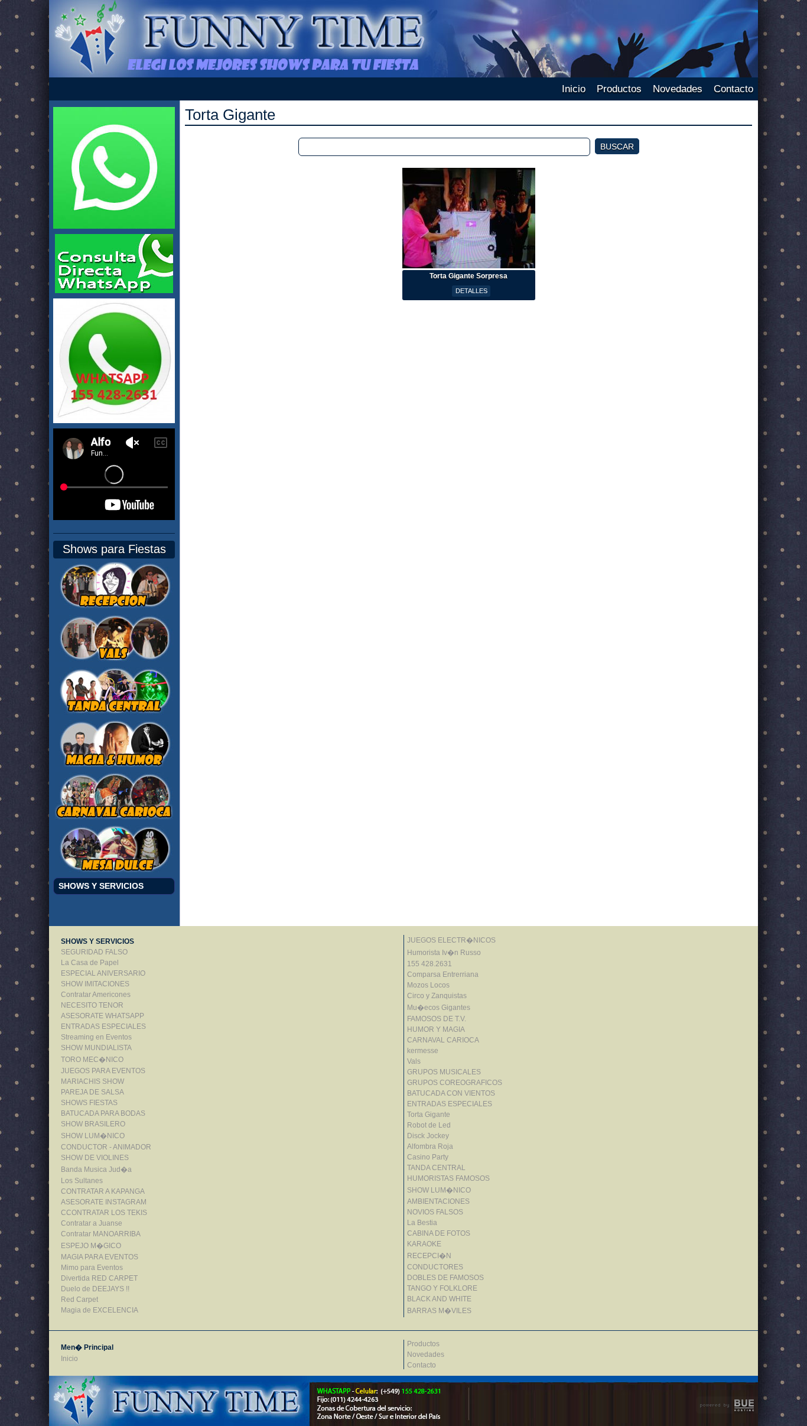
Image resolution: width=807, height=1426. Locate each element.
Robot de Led (429, 1125)
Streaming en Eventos (96, 1037)
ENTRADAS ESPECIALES (103, 1026)
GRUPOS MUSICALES (444, 1072)
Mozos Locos (428, 985)
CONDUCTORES (435, 1267)
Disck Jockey (428, 1136)
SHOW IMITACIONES (95, 984)
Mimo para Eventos (92, 1267)
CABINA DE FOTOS (438, 1233)
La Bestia (422, 1223)
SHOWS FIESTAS (89, 1103)
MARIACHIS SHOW (92, 1081)
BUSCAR (617, 146)
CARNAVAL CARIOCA (443, 1040)
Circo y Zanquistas (437, 996)
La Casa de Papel (90, 963)
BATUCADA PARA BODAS (103, 1113)
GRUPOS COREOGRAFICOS (454, 1083)
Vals (414, 1061)
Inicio (573, 89)
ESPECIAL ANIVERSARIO (103, 973)
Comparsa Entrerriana (443, 974)
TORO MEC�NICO (92, 1059)
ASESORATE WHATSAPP (102, 1016)
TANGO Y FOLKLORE (442, 1288)
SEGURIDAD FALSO (94, 952)
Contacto (733, 89)
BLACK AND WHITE (439, 1299)
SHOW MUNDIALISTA (96, 1048)
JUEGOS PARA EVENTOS (103, 1071)
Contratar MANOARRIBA (101, 1234)
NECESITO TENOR (92, 1005)
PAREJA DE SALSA (92, 1092)
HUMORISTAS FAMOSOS (448, 1178)
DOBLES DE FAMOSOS (445, 1278)
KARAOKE (424, 1244)
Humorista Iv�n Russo (444, 952)
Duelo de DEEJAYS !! (95, 1289)
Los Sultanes (82, 1181)
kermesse (422, 1051)
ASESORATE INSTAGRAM (104, 1202)
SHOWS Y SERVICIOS (101, 886)
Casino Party (427, 1157)
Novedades (677, 89)
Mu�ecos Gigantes (438, 1007)
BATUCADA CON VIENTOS (451, 1093)
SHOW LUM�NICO (93, 1136)
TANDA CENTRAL (436, 1168)
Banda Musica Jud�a (96, 1169)
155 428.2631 (429, 964)
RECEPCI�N (429, 1256)
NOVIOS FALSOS (435, 1212)
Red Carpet (79, 1299)
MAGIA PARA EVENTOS (99, 1257)
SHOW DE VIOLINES (95, 1158)
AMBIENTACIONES (438, 1201)
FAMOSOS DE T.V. (436, 1019)
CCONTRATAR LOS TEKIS (104, 1213)
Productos (619, 89)
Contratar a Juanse (91, 1223)
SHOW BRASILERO (93, 1124)
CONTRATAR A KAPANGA (103, 1191)
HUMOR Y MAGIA (436, 1029)
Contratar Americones (96, 994)
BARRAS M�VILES (439, 1311)
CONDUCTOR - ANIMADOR (106, 1147)
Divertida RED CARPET (99, 1278)
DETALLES (471, 290)
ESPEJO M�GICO (91, 1246)
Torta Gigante (428, 1114)
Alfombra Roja (430, 1146)
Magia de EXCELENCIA (99, 1310)
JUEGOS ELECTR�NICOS (451, 940)
